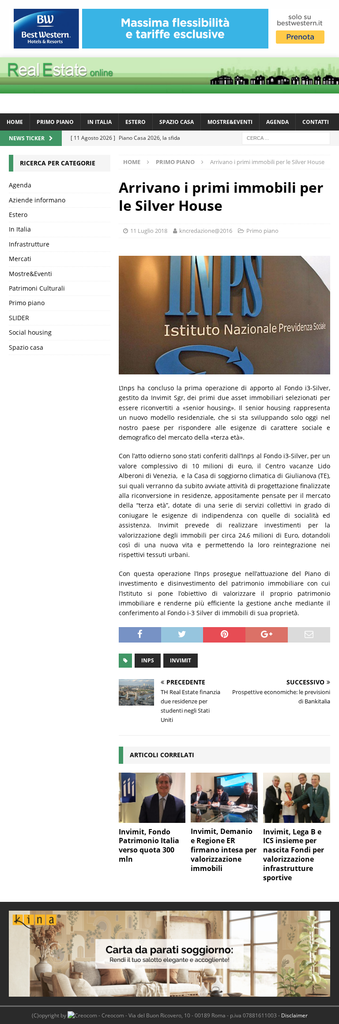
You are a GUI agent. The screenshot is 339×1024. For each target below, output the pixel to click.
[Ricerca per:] (286, 137)
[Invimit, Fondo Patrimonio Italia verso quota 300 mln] (152, 798)
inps (147, 660)
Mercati (20, 258)
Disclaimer (294, 1015)
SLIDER (19, 318)
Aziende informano (37, 200)
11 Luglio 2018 (148, 231)
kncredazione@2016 (205, 231)
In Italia (99, 122)
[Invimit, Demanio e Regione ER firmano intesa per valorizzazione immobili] (224, 798)
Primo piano (55, 122)
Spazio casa (176, 122)
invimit (180, 660)
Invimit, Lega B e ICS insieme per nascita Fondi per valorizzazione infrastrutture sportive (293, 854)
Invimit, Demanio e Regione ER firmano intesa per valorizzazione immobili (223, 849)
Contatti (315, 122)
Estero (135, 122)
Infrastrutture (29, 244)
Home (15, 122)
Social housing (30, 332)
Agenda (277, 122)
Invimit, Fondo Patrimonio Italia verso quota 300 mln (149, 845)
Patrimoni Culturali (37, 288)
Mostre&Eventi (229, 122)
